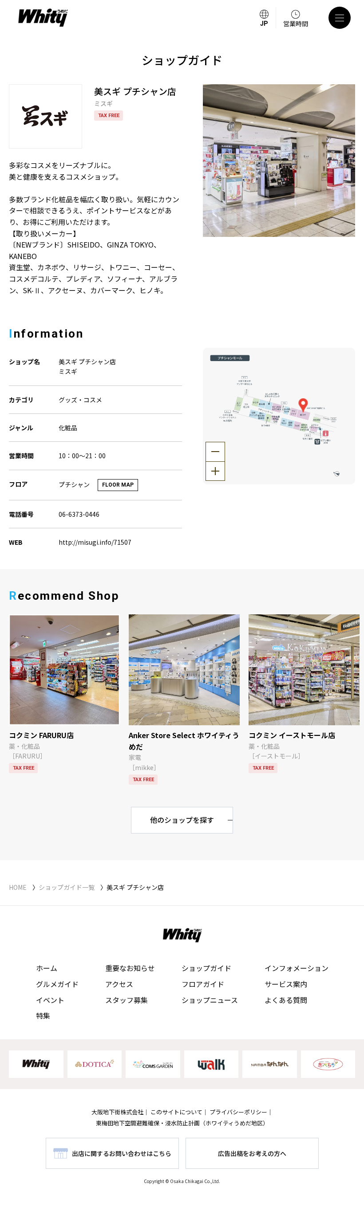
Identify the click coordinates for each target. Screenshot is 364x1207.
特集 (43, 1015)
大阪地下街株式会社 (117, 1112)
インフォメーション (296, 968)
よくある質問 (286, 1000)
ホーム (46, 968)
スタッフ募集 (126, 1000)
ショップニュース (210, 1000)
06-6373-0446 (79, 514)
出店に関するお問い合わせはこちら (121, 1153)
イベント (50, 1000)
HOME (18, 887)
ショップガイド (206, 968)
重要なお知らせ (130, 968)
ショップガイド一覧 (67, 887)
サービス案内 (286, 984)
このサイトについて (176, 1112)
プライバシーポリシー (238, 1112)
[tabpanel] (279, 160)
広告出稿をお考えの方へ (252, 1153)
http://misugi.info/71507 (95, 542)
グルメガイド (57, 984)
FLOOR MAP (118, 485)
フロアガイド (203, 984)
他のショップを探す (182, 819)
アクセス (119, 984)
